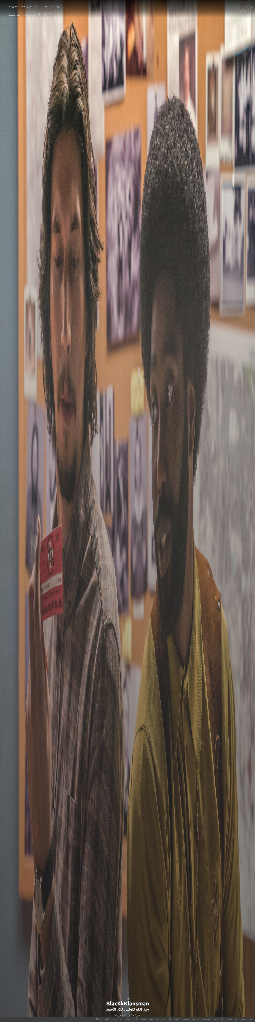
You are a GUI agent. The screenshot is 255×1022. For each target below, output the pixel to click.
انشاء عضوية (14, 15)
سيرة (137, 1015)
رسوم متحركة (206, 1019)
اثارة (163, 1019)
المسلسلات (42, 6)
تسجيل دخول (30, 15)
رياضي (121, 1019)
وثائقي (151, 1019)
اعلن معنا (27, 6)
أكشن (250, 1019)
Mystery (99, 1019)
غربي (114, 1019)
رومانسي (186, 1019)
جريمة (118, 1015)
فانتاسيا (177, 1019)
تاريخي (135, 1019)
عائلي (170, 1019)
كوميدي (128, 1015)
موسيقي (143, 1019)
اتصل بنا (13, 6)
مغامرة (243, 1019)
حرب (157, 1019)
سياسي (107, 1019)
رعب (236, 1019)
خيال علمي (195, 1019)
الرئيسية (56, 6)
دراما (222, 1019)
